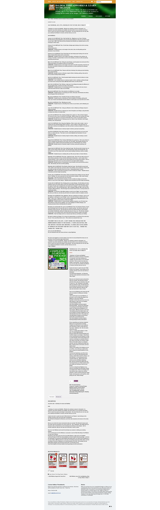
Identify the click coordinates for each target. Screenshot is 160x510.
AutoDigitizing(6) (75, 390)
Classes (52, 18)
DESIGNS (91, 16)
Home (49, 1)
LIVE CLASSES (99, 16)
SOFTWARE (107, 16)
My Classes (68, 1)
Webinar (65, 474)
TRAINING (83, 16)
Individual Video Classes (75, 389)
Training (82, 389)
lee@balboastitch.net (56, 493)
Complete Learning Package (81, 386)
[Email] (109, 506)
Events (53, 474)
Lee (53, 471)
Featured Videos (81, 387)
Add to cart (76, 380)
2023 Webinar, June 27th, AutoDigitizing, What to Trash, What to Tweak (79, 477)
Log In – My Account (58, 1)
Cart (73, 1)
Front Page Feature (59, 474)
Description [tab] (52, 396)
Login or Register (51, 246)
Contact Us (79, 1)
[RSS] (95, 1)
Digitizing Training (73, 387)
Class (50, 474)
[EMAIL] (92, 1)
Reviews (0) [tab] (58, 396)
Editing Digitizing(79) (79, 391)
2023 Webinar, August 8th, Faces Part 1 (57, 476)
